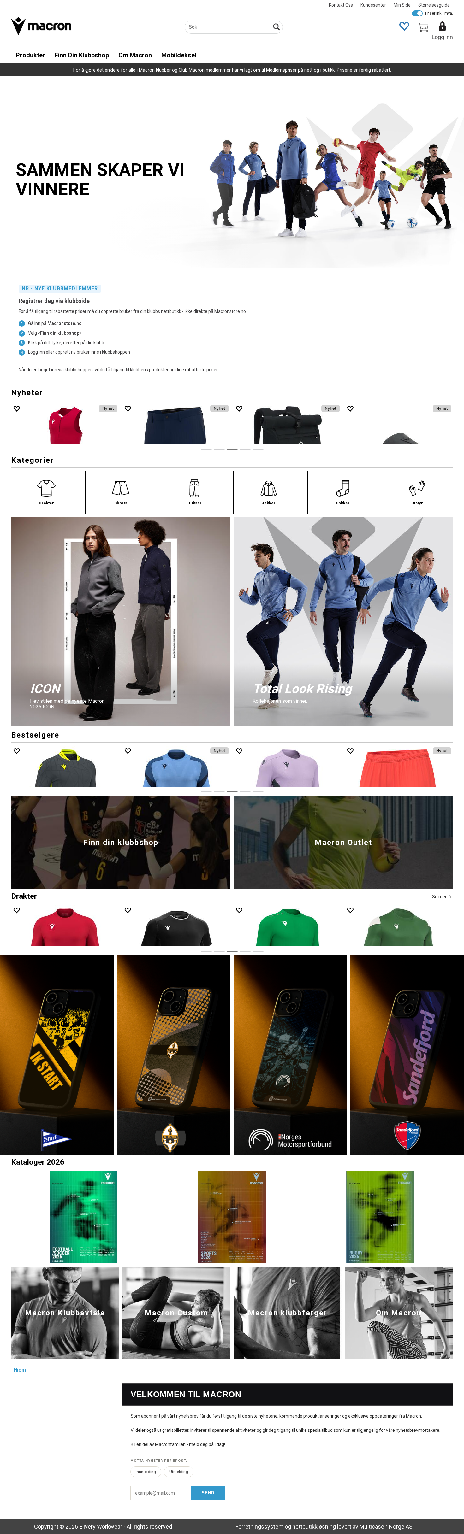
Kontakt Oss (341, 5)
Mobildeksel (178, 55)
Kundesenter (373, 5)
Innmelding (146, 1471)
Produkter (30, 55)
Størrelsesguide (434, 5)
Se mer (439, 896)
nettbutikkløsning (314, 1526)
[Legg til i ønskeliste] (16, 409)
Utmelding (178, 1471)
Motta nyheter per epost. (158, 1461)
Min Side (402, 5)
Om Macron (135, 55)
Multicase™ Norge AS (386, 1526)
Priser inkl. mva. (439, 13)
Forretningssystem (259, 1526)
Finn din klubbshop (82, 55)
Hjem (20, 1370)
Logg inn (442, 37)
